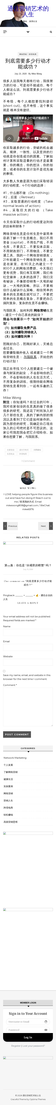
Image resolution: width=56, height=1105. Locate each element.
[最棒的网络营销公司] (10, 526)
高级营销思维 (11, 821)
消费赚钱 (37, 450)
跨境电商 (33, 54)
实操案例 (8, 786)
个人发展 (8, 764)
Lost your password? (34, 1045)
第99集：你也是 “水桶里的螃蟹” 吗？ (28, 565)
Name (6, 626)
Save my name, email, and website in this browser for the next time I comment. (26, 677)
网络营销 (23, 54)
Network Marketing (15, 757)
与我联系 (30, 357)
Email (6, 641)
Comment (10, 685)
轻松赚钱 (8, 814)
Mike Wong (37, 74)
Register (16, 1045)
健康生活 (8, 779)
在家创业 (10, 450)
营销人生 (8, 800)
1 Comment (28, 460)
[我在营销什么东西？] (46, 526)
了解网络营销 (11, 772)
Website (8, 656)
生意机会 (10, 454)
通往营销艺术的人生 (28, 11)
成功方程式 (24, 450)
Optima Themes (38, 1099)
